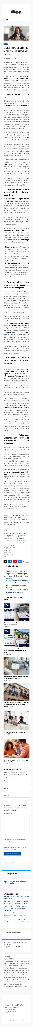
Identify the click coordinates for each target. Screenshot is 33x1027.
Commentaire (8, 813)
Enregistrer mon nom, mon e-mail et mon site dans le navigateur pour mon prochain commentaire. (16, 808)
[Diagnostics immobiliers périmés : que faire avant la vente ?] (17, 620)
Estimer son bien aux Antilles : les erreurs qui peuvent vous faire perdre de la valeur (16, 650)
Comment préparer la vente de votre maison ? (9, 535)
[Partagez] (10, 561)
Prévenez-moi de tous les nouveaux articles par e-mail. (15, 849)
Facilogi (22, 1020)
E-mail (6, 788)
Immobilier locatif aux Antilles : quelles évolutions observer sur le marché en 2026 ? (16, 922)
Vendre (6, 43)
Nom (5, 781)
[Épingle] (15, 561)
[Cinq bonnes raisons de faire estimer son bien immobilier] (17, 758)
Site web (6, 796)
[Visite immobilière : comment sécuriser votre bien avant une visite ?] (17, 674)
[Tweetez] (5, 561)
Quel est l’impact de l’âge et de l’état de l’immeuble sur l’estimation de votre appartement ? (16, 704)
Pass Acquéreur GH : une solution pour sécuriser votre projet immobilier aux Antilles (15, 915)
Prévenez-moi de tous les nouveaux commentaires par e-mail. (15, 841)
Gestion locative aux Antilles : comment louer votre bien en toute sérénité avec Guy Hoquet (15, 908)
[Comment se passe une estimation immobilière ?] (17, 730)
